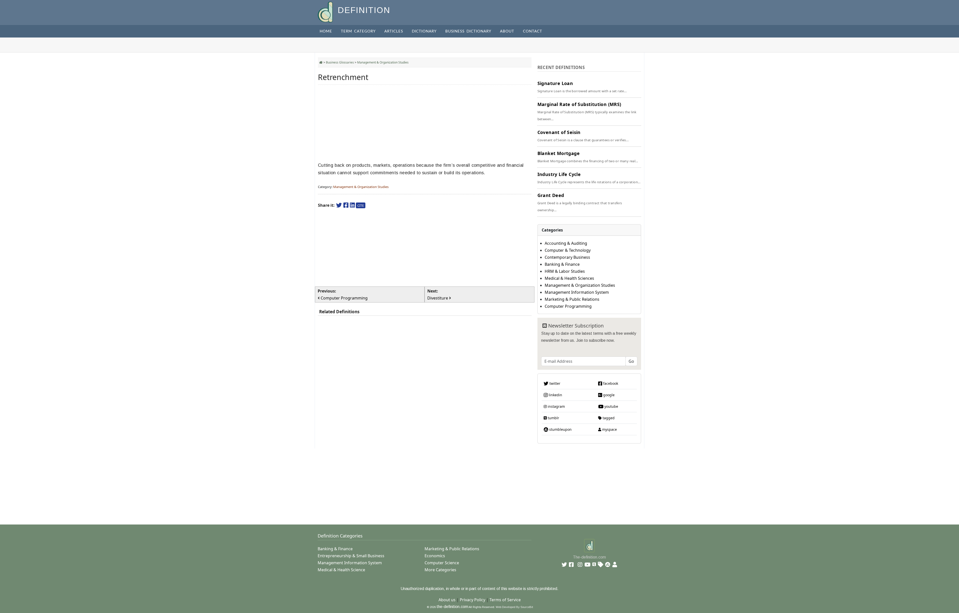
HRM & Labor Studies (565, 271)
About (507, 31)
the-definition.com (452, 606)
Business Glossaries (340, 62)
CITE (360, 205)
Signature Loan (582, 86)
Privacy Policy (472, 599)
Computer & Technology (568, 250)
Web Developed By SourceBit (514, 607)
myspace (609, 429)
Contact (532, 31)
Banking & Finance (562, 264)
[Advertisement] (424, 123)
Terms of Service (505, 599)
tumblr (553, 418)
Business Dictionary (468, 31)
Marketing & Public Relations (572, 299)
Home (326, 31)
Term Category (358, 31)
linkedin (555, 394)
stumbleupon (560, 429)
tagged (608, 418)
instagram (556, 406)
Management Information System (577, 292)
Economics (435, 555)
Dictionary (424, 31)
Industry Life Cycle (589, 177)
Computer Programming (568, 306)
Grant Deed (579, 202)
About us (447, 599)
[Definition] (326, 12)
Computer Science (442, 563)
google (608, 394)
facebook (610, 383)
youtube (610, 406)
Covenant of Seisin (583, 135)
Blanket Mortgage (587, 156)
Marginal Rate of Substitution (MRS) (587, 111)
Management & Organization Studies (383, 62)
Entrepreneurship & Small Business (351, 555)
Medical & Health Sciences (569, 278)
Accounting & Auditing (566, 243)
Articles (393, 31)
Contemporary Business (567, 257)
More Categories (440, 569)
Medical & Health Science (341, 569)
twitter (554, 383)
